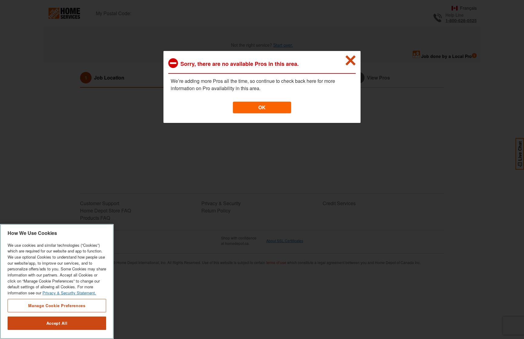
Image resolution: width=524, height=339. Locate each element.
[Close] (350, 60)
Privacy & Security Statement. (69, 293)
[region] (57, 281)
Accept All (57, 323)
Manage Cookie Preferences (56, 305)
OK (262, 107)
